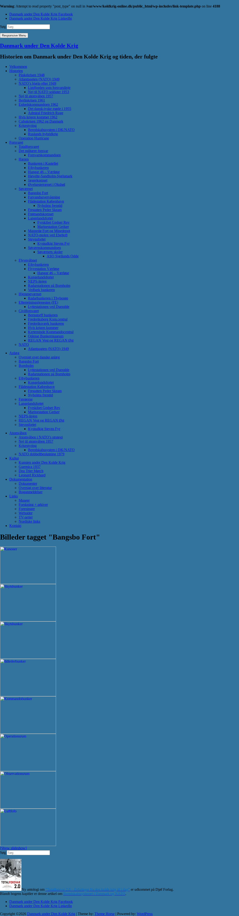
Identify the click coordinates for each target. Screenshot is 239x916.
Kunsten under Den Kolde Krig (42, 462)
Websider (25, 513)
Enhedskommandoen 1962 (38, 104)
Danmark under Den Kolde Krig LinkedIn (40, 18)
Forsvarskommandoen (44, 155)
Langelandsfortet (40, 218)
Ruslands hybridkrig (43, 134)
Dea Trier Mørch (31, 471)
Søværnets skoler (50, 252)
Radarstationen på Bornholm (49, 286)
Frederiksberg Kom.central (47, 319)
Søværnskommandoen (44, 248)
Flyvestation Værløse (43, 269)
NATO (24, 345)
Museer (24, 500)
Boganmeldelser (30, 492)
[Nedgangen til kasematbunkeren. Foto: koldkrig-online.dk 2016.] (119, 640)
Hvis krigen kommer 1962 (38, 117)
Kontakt (15, 526)
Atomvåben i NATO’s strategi (41, 437)
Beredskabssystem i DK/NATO (51, 130)
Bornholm (26, 366)
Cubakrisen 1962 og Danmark (41, 121)
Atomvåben (18, 433)
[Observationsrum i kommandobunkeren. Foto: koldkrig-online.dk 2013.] (119, 790)
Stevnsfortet (37, 239)
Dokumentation (20, 479)
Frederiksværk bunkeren (46, 323)
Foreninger (27, 509)
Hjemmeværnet (30, 294)
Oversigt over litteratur (35, 488)
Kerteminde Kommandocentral (51, 332)
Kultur (14, 458)
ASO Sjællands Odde (63, 256)
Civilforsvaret (29, 311)
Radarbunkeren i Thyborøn (48, 298)
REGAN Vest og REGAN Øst (51, 340)
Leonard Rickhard (32, 475)
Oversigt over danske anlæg (39, 357)
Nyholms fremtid (49, 206)
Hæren (24, 159)
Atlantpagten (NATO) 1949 (39, 79)
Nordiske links (29, 521)
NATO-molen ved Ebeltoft (47, 235)
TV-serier (26, 517)
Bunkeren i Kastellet (43, 163)
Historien (16, 71)
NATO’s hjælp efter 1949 (37, 83)
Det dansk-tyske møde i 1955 (49, 109)
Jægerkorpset (37, 180)
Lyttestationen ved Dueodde (48, 307)
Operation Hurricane (34, 138)
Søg (3, 27)
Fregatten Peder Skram (45, 210)
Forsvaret (16, 142)
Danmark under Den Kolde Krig (39, 46)
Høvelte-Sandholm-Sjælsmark (50, 176)
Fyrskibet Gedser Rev (53, 222)
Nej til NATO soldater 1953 (48, 92)
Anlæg (14, 353)
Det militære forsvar (33, 151)
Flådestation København (46, 201)
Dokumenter (28, 483)
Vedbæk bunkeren (41, 290)
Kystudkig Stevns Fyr (53, 243)
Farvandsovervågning (44, 197)
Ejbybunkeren (38, 168)
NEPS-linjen (37, 281)
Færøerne (26, 399)
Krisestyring (28, 126)
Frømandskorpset (40, 214)
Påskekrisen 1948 (32, 75)
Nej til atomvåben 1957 (36, 96)
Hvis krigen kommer (43, 328)
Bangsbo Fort (38, 193)
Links (13, 496)
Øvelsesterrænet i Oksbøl (46, 184)
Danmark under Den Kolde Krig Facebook (41, 14)
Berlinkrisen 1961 (32, 100)
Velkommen (18, 67)
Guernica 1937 (30, 467)
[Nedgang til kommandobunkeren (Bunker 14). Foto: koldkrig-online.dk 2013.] (119, 715)
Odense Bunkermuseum (45, 336)
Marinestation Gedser (53, 227)
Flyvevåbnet (28, 260)
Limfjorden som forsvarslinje (49, 88)
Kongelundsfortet (41, 277)
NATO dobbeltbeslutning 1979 (41, 454)
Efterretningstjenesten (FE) (38, 302)
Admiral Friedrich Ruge (45, 113)
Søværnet (26, 189)
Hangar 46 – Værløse (44, 172)
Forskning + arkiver (33, 505)
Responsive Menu (14, 35)
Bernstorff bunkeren (43, 315)
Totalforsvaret (29, 147)
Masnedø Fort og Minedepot (49, 231)
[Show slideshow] (13, 848)
